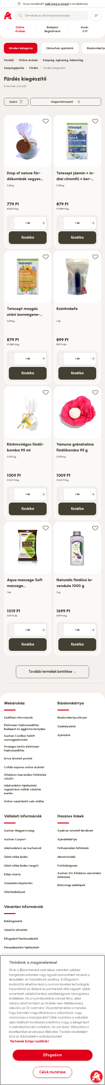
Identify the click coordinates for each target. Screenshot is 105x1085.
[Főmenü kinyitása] (96, 15)
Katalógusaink (13, 921)
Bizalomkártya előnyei (72, 717)
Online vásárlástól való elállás (24, 801)
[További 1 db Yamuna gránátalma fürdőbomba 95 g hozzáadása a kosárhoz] (93, 494)
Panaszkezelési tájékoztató (21, 947)
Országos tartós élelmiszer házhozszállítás (22, 748)
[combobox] (51, 15)
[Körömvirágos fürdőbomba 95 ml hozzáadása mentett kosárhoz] (46, 392)
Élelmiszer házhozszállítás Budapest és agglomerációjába (24, 727)
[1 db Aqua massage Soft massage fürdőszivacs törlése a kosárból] (11, 630)
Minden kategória (20, 48)
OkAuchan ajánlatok (59, 48)
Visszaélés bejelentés (18, 883)
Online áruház (28, 60)
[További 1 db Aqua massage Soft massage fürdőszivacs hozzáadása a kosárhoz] (43, 630)
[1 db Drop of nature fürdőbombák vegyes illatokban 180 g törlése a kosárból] (11, 223)
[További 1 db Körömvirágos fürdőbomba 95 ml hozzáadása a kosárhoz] (43, 494)
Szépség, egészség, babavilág (63, 60)
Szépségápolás (14, 68)
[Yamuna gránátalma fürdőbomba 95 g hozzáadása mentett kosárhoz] (95, 392)
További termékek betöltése (51, 672)
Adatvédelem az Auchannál (22, 848)
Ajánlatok (63, 735)
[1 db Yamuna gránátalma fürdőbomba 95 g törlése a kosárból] (61, 494)
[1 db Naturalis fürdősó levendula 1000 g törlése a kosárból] (61, 630)
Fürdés (33, 68)
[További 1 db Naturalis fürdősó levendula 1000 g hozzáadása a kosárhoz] (93, 630)
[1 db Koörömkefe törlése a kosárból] (61, 359)
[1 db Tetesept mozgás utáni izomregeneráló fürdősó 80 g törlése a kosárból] (11, 359)
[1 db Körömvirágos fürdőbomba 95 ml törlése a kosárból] (11, 494)
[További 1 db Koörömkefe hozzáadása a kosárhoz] (93, 359)
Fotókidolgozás (67, 865)
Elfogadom (52, 1055)
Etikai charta (12, 874)
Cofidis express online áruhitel (24, 767)
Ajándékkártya (67, 839)
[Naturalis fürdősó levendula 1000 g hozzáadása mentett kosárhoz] (95, 528)
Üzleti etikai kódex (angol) (21, 865)
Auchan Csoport (15, 839)
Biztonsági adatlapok (71, 885)
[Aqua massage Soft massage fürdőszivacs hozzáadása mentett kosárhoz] (46, 528)
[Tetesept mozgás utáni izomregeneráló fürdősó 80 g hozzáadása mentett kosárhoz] (46, 256)
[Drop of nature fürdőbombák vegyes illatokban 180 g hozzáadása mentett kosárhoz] (46, 121)
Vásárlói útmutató (16, 930)
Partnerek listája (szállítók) (29, 1041)
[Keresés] (20, 15)
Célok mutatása (52, 1072)
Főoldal (9, 60)
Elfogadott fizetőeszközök (21, 938)
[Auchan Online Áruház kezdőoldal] (8, 15)
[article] (28, 182)
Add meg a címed (57, 4)
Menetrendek (66, 857)
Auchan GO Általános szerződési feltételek (79, 875)
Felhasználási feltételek (73, 848)
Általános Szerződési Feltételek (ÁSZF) (25, 776)
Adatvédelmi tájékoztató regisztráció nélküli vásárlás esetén (22, 789)
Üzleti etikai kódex (16, 857)
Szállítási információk (18, 717)
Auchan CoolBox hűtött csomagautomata (19, 737)
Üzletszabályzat (14, 892)
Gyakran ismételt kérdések (75, 830)
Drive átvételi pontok (18, 758)
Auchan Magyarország (19, 830)
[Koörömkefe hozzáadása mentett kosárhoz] (95, 256)
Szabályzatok (66, 726)
